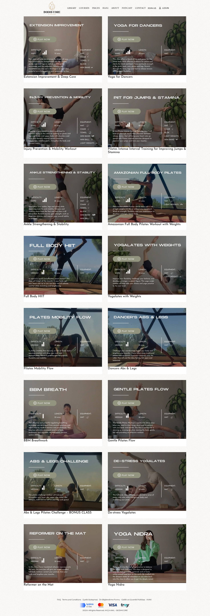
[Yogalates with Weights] (147, 265)
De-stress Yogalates (122, 512)
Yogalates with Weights (124, 296)
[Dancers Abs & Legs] (147, 337)
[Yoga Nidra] (147, 553)
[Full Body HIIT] (63, 265)
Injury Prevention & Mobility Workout (50, 149)
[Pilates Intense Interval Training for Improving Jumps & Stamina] (147, 117)
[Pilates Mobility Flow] (63, 337)
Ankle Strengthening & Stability (46, 224)
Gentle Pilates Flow (121, 440)
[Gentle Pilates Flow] (147, 409)
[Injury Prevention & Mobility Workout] (63, 117)
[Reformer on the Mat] (63, 553)
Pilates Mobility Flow (38, 368)
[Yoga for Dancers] (147, 45)
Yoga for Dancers (120, 77)
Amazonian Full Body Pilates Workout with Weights (144, 224)
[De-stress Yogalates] (147, 481)
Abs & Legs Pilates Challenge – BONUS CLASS (58, 512)
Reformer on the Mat (38, 584)
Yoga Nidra (116, 584)
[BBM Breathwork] (63, 409)
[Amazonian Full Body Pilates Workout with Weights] (147, 193)
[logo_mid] (52, 2)
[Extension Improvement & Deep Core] (63, 45)
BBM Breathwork (36, 440)
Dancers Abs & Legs (122, 368)
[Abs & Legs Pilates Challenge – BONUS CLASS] (63, 481)
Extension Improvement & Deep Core (50, 77)
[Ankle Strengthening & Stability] (63, 193)
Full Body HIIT (34, 296)
